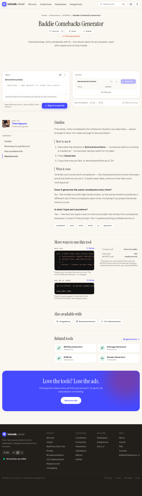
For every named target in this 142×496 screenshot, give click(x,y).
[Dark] (22, 453)
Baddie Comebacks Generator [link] (87, 15)
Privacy (108, 478)
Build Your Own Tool (56, 446)
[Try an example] (60, 75)
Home (44, 15)
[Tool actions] (64, 75)
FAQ (121, 446)
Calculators (81, 450)
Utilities (79, 459)
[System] (18, 453)
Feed (137, 478)
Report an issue (131, 103)
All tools (32, 4)
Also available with (13, 151)
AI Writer (66, 15)
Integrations (76, 4)
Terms (118, 478)
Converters (81, 437)
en (7, 452)
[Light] (14, 453)
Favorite (55, 31)
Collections (45, 4)
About (122, 437)
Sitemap (128, 478)
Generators (55, 15)
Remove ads (71, 400)
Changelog (52, 468)
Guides (8, 141)
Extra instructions (14, 79)
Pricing (50, 450)
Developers (60, 4)
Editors (79, 455)
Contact (123, 450)
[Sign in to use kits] (62, 31)
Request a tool (53, 463)
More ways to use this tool (17, 146)
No (102, 103)
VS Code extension (112, 321)
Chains (50, 442)
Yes (93, 103)
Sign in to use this (56, 105)
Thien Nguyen (19, 123)
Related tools (11, 156)
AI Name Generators (128, 455)
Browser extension (87, 321)
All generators (130, 339)
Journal (122, 442)
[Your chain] (130, 4)
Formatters (81, 442)
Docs (99, 446)
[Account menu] (137, 4)
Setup (91, 248)
